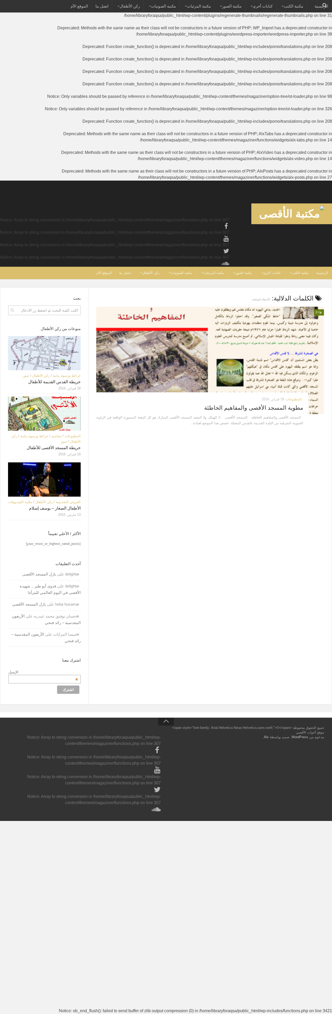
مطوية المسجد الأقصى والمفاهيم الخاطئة (253, 408)
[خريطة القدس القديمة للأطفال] (44, 353)
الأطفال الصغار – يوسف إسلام (55, 508)
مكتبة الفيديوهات (20, 502)
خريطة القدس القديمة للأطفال (54, 382)
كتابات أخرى (263, 6)
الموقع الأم (79, 6)
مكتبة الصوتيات (163, 6)
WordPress (300, 737)
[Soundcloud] (226, 264)
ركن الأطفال (130, 6)
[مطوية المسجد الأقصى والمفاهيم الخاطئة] (210, 360)
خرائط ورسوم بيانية (67, 376)
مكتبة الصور (231, 6)
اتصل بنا (101, 6)
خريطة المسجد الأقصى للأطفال (54, 448)
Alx (266, 737)
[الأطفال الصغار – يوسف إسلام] (44, 479)
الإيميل (43, 672)
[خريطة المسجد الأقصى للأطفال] (44, 413)
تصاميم (56, 436)
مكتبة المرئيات (199, 6)
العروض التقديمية (68, 502)
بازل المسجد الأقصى (39, 574)
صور (26, 376)
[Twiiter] (226, 251)
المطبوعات (294, 399)
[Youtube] (226, 239)
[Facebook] (226, 226)
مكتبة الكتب (293, 6)
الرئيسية (322, 273)
